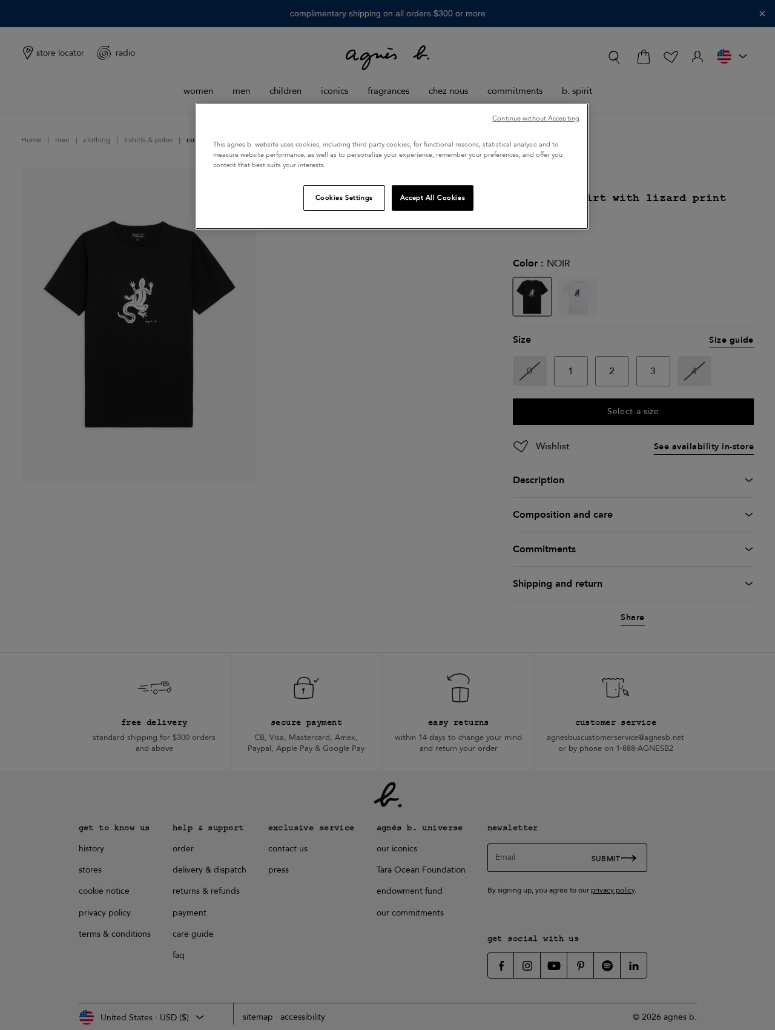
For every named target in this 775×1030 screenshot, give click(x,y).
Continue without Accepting (535, 118)
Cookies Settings (344, 197)
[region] (392, 166)
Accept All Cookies (432, 197)
